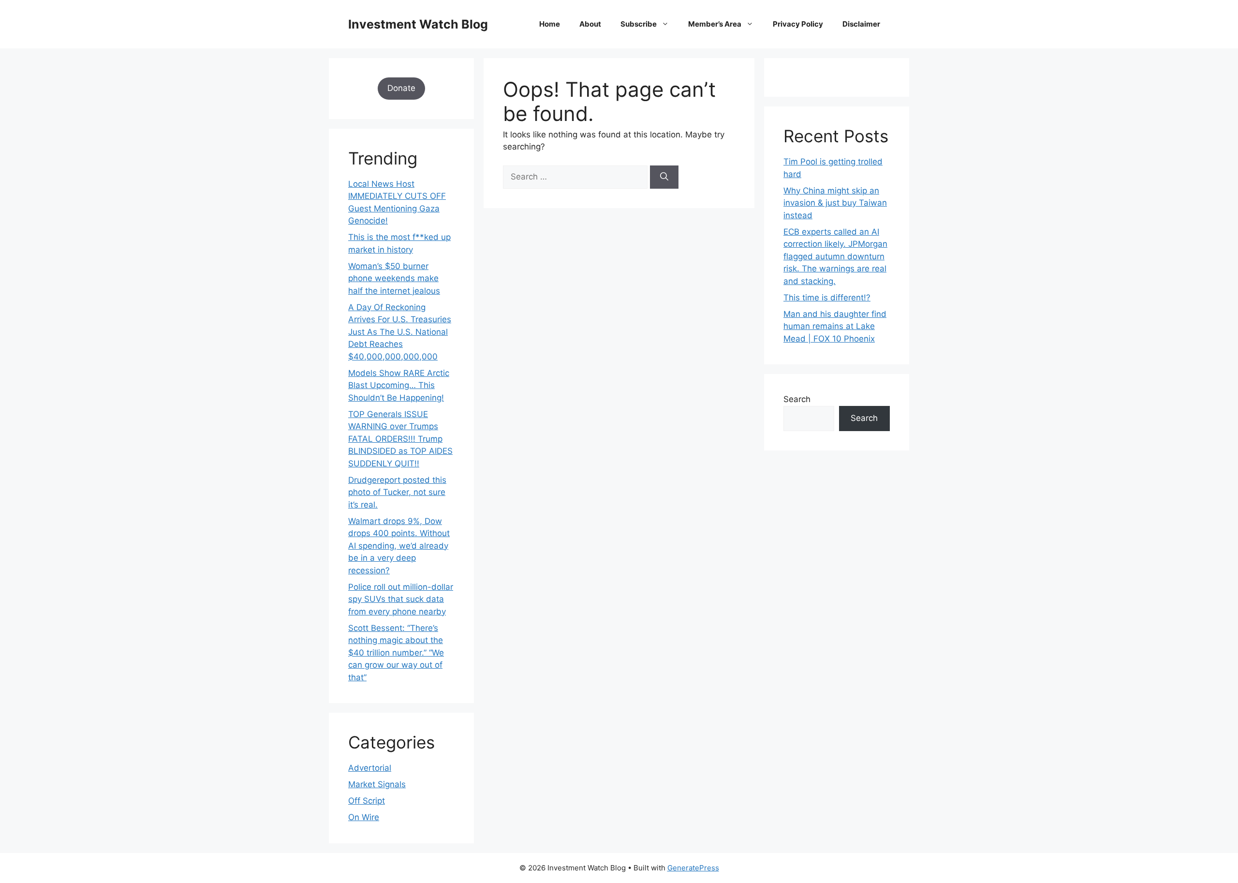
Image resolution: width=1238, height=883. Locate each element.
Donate (401, 88)
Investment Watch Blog (418, 24)
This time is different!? (826, 297)
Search (797, 399)
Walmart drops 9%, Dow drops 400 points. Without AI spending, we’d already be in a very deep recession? (399, 545)
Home (549, 24)
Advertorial (369, 768)
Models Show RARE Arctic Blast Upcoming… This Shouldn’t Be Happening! (398, 385)
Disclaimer (861, 24)
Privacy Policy (798, 24)
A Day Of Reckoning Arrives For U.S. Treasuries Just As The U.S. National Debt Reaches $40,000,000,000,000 (399, 331)
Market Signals (377, 784)
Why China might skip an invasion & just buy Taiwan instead (835, 203)
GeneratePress (693, 867)
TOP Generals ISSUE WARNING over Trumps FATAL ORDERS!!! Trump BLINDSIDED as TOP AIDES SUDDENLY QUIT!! (400, 438)
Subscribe (638, 24)
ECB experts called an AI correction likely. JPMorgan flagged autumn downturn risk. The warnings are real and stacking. (835, 256)
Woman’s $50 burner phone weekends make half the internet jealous (394, 278)
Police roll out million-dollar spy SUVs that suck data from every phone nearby (400, 599)
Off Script (366, 801)
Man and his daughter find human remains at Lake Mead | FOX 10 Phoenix (834, 326)
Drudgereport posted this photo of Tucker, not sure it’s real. (397, 492)
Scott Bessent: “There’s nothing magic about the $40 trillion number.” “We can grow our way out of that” (396, 652)
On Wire (363, 817)
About (590, 24)
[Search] (664, 177)
